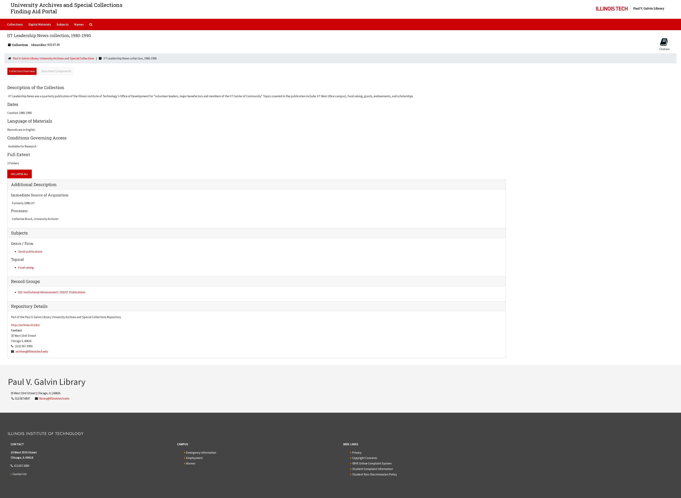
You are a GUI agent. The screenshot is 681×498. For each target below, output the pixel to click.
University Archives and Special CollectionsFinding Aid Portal (66, 8)
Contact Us (20, 474)
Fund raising (26, 267)
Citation (664, 49)
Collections (15, 24)
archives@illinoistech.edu (31, 351)
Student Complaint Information (372, 469)
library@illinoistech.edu (54, 398)
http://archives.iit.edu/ (25, 325)
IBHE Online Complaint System (372, 463)
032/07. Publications (72, 292)
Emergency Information (201, 453)
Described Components (56, 71)
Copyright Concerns (364, 458)
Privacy (356, 453)
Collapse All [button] (19, 174)
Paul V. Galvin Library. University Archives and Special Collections (53, 58)
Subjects (63, 24)
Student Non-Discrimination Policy (374, 474)
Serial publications (30, 252)
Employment (194, 458)
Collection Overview (22, 71)
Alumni (190, 463)
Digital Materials (40, 24)
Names (79, 24)
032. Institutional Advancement (38, 292)
